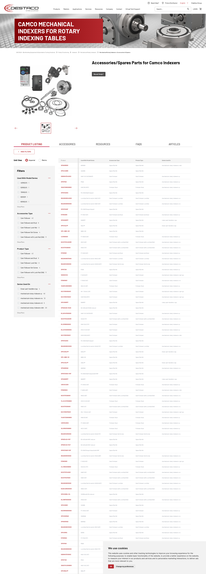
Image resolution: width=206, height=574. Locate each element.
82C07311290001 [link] (65, 395)
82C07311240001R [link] (66, 242)
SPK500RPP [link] (64, 220)
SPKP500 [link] (64, 182)
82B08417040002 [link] (66, 176)
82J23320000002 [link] (66, 330)
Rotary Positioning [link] (63, 52)
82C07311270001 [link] (65, 478)
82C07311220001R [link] (66, 319)
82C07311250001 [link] (65, 406)
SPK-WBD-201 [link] (65, 231)
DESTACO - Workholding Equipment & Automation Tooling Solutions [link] (35, 52)
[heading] (136, 62)
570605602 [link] (64, 390)
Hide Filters (26, 152)
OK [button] (111, 566)
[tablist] (103, 143)
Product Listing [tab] (31, 144)
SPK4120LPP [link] (65, 352)
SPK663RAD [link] (64, 521)
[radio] (26, 160)
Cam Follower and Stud (30, 223)
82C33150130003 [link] (66, 297)
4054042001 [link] (64, 384)
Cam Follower (27, 218)
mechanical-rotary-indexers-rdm (34, 308)
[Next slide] (76, 128)
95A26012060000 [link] (66, 264)
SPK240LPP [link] (64, 363)
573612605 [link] (64, 215)
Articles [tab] (174, 144)
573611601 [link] (64, 253)
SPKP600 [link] (64, 543)
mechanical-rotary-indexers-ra (33, 298)
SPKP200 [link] (64, 269)
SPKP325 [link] (64, 560)
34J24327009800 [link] (66, 401)
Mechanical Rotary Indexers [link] (88, 52)
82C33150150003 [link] (66, 291)
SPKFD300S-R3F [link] (66, 373)
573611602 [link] (64, 538)
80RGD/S (25, 202)
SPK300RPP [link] (64, 302)
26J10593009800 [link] (66, 428)
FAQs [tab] (139, 144)
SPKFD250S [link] (64, 193)
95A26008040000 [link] (66, 198)
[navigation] (136, 74)
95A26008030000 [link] (66, 527)
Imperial (32, 160)
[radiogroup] (36, 161)
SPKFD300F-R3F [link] (66, 450)
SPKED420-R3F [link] (65, 439)
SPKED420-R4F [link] (66, 445)
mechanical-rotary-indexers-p (33, 293)
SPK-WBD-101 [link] (65, 357)
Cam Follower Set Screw (30, 232)
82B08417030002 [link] (66, 554)
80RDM (24, 197)
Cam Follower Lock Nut (30, 227)
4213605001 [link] (64, 236)
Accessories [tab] (67, 144)
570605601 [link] (64, 280)
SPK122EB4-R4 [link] (65, 494)
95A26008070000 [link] (66, 258)
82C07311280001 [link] (65, 247)
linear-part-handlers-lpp (30, 289)
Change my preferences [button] (125, 566)
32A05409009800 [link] (66, 286)
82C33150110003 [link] (66, 335)
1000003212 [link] (64, 275)
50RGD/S (25, 187)
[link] (153, 3)
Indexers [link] (74, 52)
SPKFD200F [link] (64, 209)
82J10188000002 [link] (66, 324)
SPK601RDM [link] (64, 165)
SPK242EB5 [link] (64, 171)
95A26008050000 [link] (66, 204)
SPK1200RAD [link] (65, 516)
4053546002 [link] (65, 423)
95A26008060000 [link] (66, 549)
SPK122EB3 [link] (64, 505)
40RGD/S (25, 183)
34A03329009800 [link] (66, 417)
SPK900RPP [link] (64, 379)
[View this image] (46, 128)
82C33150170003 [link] (66, 412)
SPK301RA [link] (64, 532)
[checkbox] (18, 183)
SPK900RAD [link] (64, 368)
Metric (44, 160)
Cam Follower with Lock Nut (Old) (33, 237)
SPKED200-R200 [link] (66, 308)
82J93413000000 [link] (66, 313)
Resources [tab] (103, 144)
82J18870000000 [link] (66, 500)
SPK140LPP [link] (64, 226)
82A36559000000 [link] (66, 510)
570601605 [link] (64, 461)
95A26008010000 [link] (66, 483)
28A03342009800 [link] (66, 565)
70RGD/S (25, 192)
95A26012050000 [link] (66, 434)
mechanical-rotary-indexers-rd (33, 303)
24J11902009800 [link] (66, 467)
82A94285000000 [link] (66, 489)
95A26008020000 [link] (66, 346)
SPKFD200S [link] (64, 341)
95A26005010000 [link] (66, 456)
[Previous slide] (16, 128)
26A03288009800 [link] (66, 187)
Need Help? (99, 74)
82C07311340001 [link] (66, 472)
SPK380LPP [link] (64, 571)
